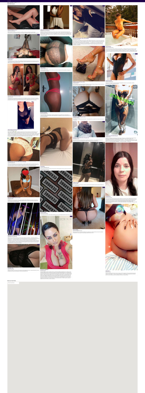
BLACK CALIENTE (43, 112)
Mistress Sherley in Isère (12, 29)
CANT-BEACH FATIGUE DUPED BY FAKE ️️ (15, 129)
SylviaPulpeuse (10, 58)
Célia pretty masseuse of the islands (47, 29)
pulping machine (76, 182)
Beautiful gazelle (109, 80)
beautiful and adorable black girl (112, 135)
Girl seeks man (10, 268)
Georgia (15, 2)
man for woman (43, 212)
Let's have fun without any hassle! (14, 95)
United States (12, 2)
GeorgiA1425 (108, 196)
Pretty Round (42, 67)
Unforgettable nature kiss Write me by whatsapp (17, 161)
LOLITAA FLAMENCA (44, 269)
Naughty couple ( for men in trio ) (79, 116)
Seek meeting (75, 229)
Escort (8, 2)
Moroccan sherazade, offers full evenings (81, 38)
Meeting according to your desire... (14, 235)
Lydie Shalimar (108, 46)
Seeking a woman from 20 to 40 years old (81, 137)
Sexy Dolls (108, 270)
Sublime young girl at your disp (79, 81)
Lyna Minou (42, 166)
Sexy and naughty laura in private (14, 197)
